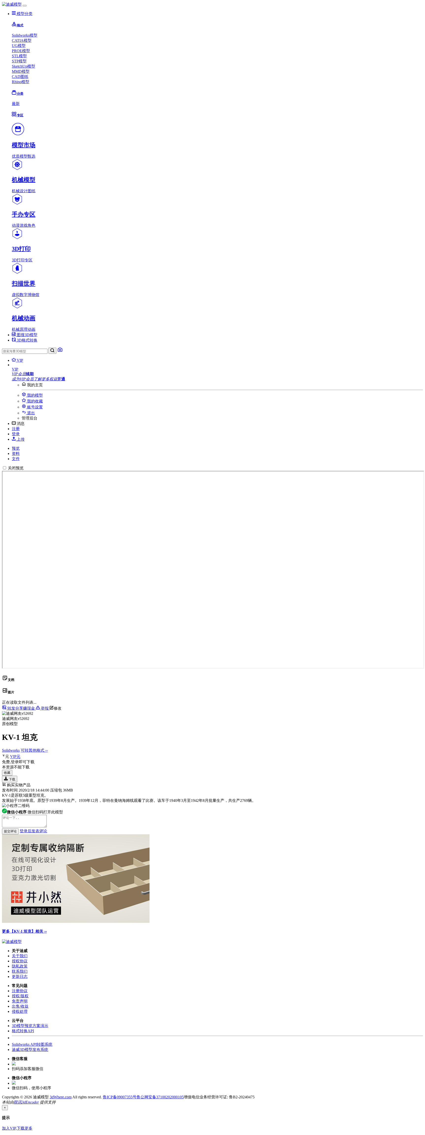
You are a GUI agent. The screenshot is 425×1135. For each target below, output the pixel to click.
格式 (19, 25)
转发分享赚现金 (21, 708)
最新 (16, 104)
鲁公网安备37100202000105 (160, 1097)
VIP (19, 360)
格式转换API (23, 1031)
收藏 (7, 773)
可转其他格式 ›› (34, 750)
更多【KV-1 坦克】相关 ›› (24, 931)
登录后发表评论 (33, 831)
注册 (16, 429)
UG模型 (19, 46)
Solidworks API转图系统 (32, 1044)
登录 (16, 434)
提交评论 (10, 831)
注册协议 (20, 991)
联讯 (18, 1102)
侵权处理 (20, 1011)
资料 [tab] (16, 453)
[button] (217, 369)
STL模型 (19, 56)
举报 (45, 708)
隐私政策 (20, 966)
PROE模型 (21, 51)
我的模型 (34, 395)
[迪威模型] (12, 4)
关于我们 (20, 956)
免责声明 (20, 1001)
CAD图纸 (20, 77)
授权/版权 (20, 996)
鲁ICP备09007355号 (120, 1097)
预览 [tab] (16, 448)
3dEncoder (30, 1102)
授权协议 (20, 961)
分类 (19, 93)
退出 (30, 413)
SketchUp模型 (23, 66)
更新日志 (20, 976)
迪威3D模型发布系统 (30, 1049)
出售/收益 (20, 1006)
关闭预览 (16, 468)
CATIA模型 (21, 40)
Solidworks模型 (24, 35)
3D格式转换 (26, 340)
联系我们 (20, 971)
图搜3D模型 (26, 335)
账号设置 (34, 407)
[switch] (4, 467)
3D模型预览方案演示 (30, 1026)
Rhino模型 (20, 82)
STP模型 (19, 61)
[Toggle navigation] (25, 5)
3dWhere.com (61, 1097)
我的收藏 (34, 401)
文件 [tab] (16, 459)
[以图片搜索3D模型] (60, 351)
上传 (20, 439)
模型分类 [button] (24, 14)
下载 (11, 779)
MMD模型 (21, 71)
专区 (19, 115)
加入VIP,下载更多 (17, 1128)
